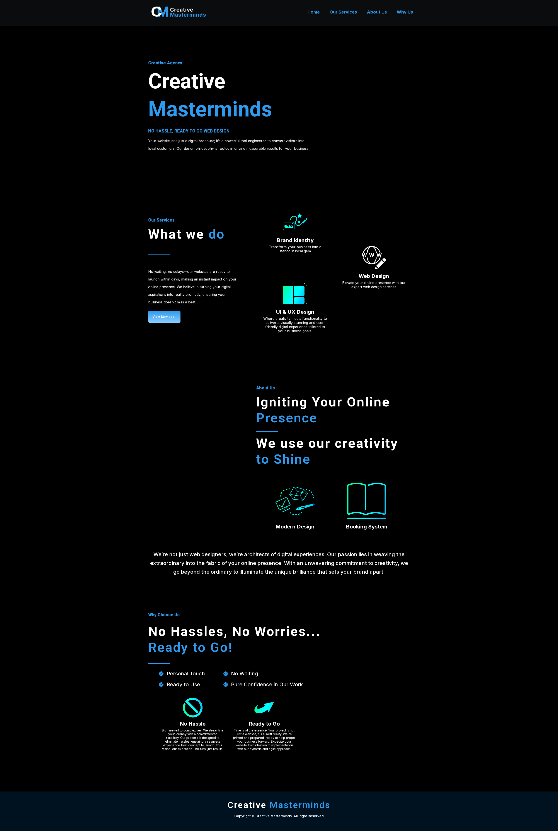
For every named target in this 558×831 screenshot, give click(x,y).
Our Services (343, 12)
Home (314, 12)
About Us (377, 12)
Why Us (405, 12)
